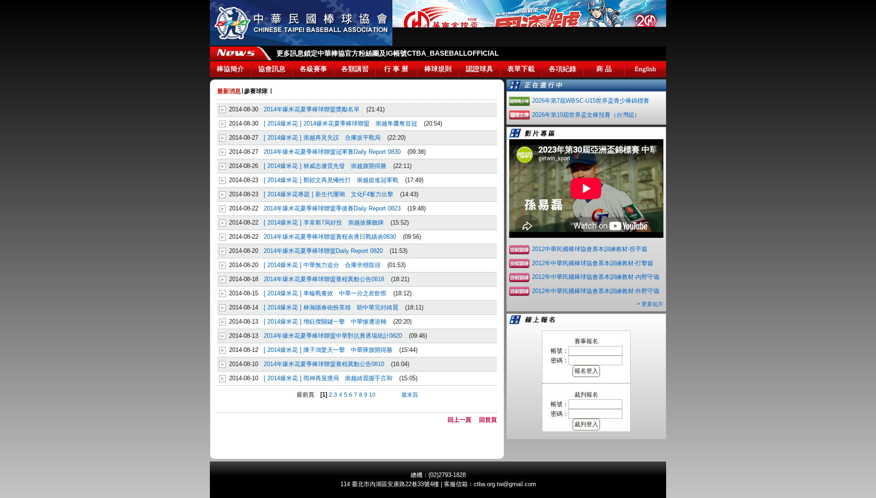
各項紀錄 (562, 69)
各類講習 (355, 69)
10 (372, 395)
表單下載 (521, 69)
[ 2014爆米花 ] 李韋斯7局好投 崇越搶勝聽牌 (324, 222)
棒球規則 (438, 69)
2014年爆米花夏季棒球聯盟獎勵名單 (312, 109)
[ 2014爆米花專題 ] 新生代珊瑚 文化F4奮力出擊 (328, 194)
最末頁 (410, 395)
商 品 (604, 69)
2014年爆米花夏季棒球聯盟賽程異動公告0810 (324, 364)
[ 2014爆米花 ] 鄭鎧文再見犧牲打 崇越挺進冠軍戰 (331, 180)
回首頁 (488, 419)
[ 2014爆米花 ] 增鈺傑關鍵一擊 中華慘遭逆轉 (325, 321)
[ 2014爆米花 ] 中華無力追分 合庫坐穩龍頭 (322, 265)
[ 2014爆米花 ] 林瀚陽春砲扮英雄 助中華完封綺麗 (331, 307)
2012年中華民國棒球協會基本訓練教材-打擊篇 (592, 263)
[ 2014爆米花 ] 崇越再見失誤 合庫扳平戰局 (322, 137)
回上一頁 (462, 419)
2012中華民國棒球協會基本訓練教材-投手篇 (589, 249)
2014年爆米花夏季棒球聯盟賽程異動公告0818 (324, 279)
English (645, 69)
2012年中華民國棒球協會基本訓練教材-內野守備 (595, 276)
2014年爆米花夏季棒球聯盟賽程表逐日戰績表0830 (330, 236)
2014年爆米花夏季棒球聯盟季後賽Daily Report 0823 (332, 208)
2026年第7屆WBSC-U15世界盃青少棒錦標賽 (590, 100)
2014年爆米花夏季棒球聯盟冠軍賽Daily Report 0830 (332, 151)
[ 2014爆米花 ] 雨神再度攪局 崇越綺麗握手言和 (328, 378)
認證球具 (479, 69)
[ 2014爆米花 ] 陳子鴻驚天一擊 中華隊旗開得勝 (328, 349)
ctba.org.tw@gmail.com (505, 484)
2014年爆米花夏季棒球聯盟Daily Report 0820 (323, 250)
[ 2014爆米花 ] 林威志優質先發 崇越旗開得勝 (325, 166)
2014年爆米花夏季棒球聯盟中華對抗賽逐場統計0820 (333, 335)
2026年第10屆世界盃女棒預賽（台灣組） (586, 114)
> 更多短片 (650, 304)
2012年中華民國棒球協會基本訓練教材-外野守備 (595, 291)
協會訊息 (272, 69)
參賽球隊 (256, 91)
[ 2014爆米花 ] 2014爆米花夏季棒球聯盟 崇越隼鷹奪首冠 (340, 123)
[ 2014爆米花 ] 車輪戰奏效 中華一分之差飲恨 (325, 293)
